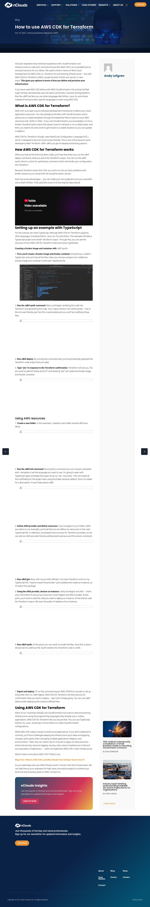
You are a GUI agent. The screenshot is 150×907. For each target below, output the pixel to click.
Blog (113, 871)
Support (56, 5)
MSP (56, 33)
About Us (118, 5)
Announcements (35, 33)
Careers (126, 877)
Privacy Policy (137, 900)
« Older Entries (109, 803)
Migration (48, 33)
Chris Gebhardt (111, 751)
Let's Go (140, 4)
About (101, 871)
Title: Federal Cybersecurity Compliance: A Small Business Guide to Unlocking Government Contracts (117, 744)
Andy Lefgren (111, 793)
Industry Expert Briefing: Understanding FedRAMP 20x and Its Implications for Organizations (116, 786)
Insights (103, 5)
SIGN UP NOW (29, 801)
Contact (101, 885)
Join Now (22, 843)
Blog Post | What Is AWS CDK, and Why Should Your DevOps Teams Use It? (50, 760)
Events (114, 877)
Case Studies (89, 5)
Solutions (71, 5)
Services (41, 5)
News (125, 871)
